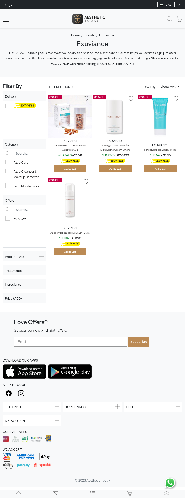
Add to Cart (70, 169)
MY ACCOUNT (16, 420)
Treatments (13, 270)
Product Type (14, 256)
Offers (9, 200)
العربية (9, 4)
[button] (169, 86)
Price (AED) (13, 298)
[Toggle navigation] (6, 19)
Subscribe (138, 342)
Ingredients (13, 284)
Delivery (10, 96)
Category (11, 144)
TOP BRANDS (75, 406)
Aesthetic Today (98, 479)
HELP (130, 406)
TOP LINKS (13, 406)
